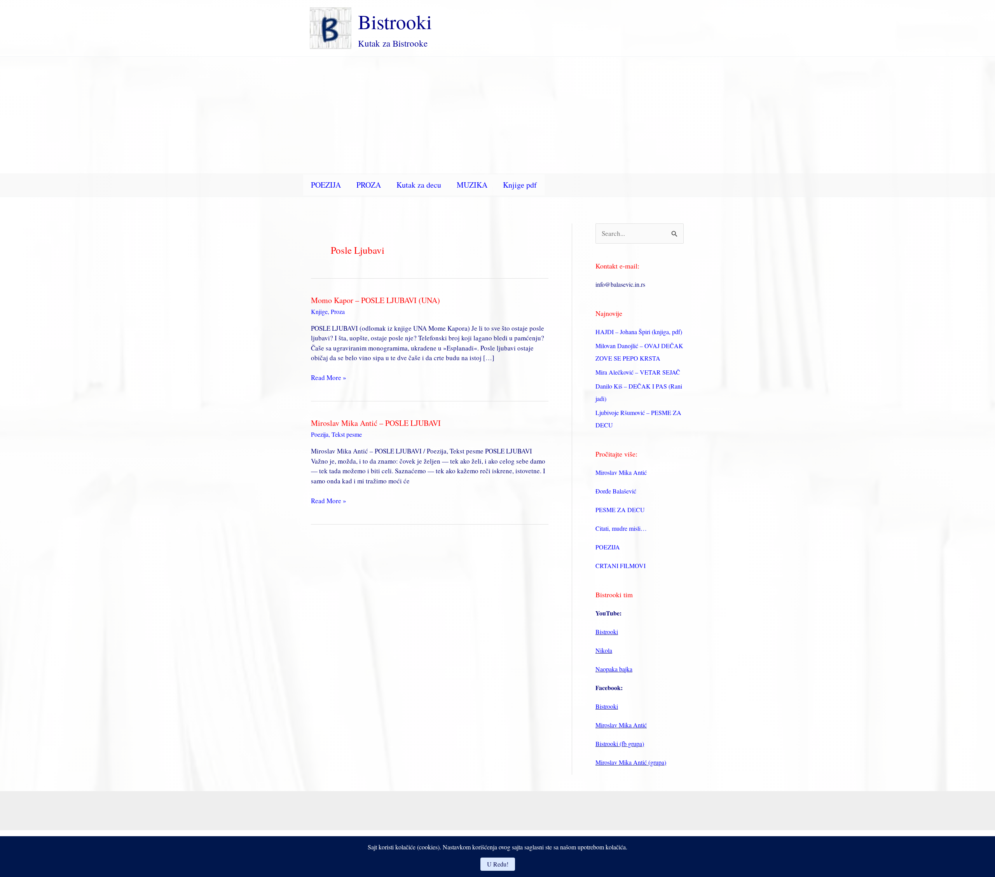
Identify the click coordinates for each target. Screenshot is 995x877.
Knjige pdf (520, 185)
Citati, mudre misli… (621, 528)
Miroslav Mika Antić (621, 472)
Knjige (319, 311)
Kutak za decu (418, 185)
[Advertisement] (497, 115)
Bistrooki (395, 21)
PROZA (368, 185)
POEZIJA (326, 185)
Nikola (603, 650)
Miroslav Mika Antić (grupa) (630, 762)
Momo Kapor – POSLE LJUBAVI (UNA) (375, 300)
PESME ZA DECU (620, 510)
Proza (338, 311)
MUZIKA (472, 185)
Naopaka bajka (613, 669)
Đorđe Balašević (615, 491)
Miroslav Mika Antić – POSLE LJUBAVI (376, 423)
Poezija (319, 434)
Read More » (328, 378)
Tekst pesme (347, 434)
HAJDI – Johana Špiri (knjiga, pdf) (638, 332)
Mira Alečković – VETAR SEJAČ (637, 372)
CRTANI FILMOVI (620, 565)
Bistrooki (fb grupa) (619, 743)
